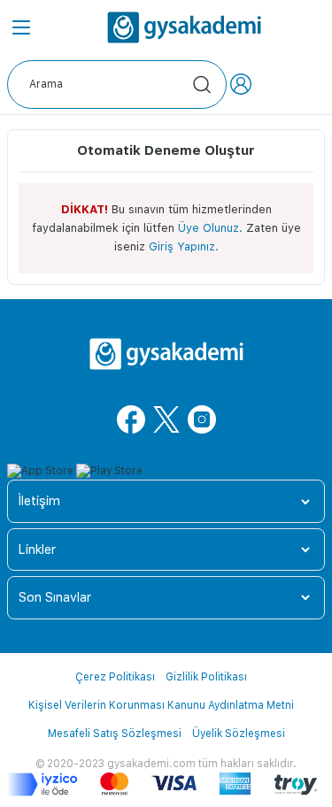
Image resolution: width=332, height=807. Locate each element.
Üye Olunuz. (210, 227)
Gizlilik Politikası (206, 677)
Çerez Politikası (115, 677)
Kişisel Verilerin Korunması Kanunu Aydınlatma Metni (161, 705)
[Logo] (184, 27)
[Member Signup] (241, 84)
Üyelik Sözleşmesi (238, 733)
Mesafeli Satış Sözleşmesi (114, 733)
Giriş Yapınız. (184, 246)
